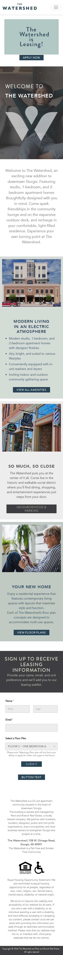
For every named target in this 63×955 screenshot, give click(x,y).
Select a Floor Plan (15, 738)
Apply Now (31, 58)
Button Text (31, 777)
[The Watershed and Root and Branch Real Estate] (19, 6)
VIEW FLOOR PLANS (31, 633)
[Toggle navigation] (56, 7)
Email (9, 719)
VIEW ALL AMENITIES (31, 390)
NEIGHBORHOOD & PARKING (32, 509)
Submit (31, 764)
